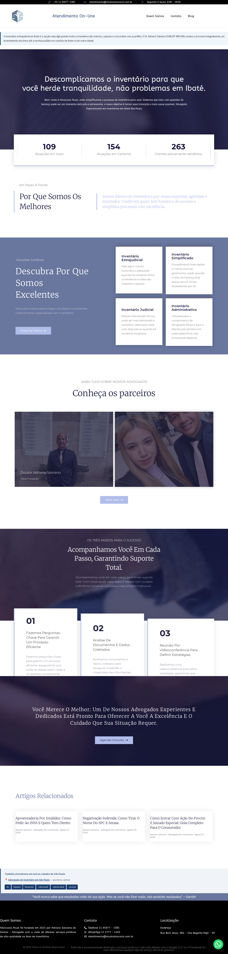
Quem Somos (155, 16)
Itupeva (17, 886)
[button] (33, 331)
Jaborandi (43, 886)
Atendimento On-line (73, 16)
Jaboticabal (58, 886)
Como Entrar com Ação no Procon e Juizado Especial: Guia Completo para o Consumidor (177, 823)
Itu (8, 886)
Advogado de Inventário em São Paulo (29, 879)
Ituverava (29, 886)
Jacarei (72, 886)
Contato (176, 16)
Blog (191, 16)
